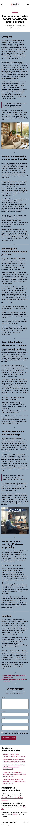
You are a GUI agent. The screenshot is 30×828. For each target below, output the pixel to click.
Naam (3, 711)
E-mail (3, 718)
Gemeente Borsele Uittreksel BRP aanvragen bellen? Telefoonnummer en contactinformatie (14, 781)
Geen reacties (16, 28)
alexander (11, 25)
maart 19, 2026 (21, 25)
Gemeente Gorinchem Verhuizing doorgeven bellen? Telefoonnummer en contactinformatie (14, 774)
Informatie (15, 12)
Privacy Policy (5, 825)
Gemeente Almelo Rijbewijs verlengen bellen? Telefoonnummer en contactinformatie (14, 767)
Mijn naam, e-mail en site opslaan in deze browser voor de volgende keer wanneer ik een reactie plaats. (16, 732)
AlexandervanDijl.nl (11, 822)
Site (2, 725)
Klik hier (14, 814)
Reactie (3, 697)
